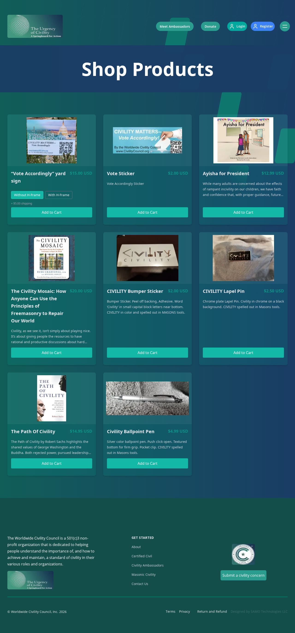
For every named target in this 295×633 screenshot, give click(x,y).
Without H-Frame (27, 195)
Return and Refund (212, 611)
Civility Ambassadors (148, 565)
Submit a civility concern (243, 575)
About (136, 547)
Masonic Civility (144, 574)
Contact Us (140, 584)
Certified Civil (142, 556)
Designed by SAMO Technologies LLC (259, 611)
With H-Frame (58, 195)
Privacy (184, 611)
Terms (170, 611)
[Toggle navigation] (285, 26)
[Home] (35, 26)
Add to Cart (52, 212)
